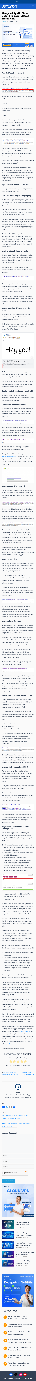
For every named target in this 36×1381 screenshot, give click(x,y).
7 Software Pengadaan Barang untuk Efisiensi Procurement (23, 1235)
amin (17, 1237)
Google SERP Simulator (9, 456)
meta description (24, 1123)
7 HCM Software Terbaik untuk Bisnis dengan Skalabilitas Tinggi (24, 1245)
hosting (27, 1031)
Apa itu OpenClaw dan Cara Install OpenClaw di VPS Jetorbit (25, 1254)
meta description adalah (9, 1126)
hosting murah (16, 1118)
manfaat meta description (10, 1121)
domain (21, 1031)
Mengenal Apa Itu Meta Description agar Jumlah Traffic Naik (15, 16)
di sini (10, 1044)
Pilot (4, 21)
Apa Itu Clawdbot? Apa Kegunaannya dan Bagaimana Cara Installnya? (25, 1263)
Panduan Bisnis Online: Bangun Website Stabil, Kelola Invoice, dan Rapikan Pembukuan (19, 1342)
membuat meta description (10, 1123)
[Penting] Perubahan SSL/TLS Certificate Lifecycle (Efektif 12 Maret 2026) (18, 1318)
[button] (29, 6)
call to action (6, 1115)
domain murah (6, 1118)
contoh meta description (20, 1115)
